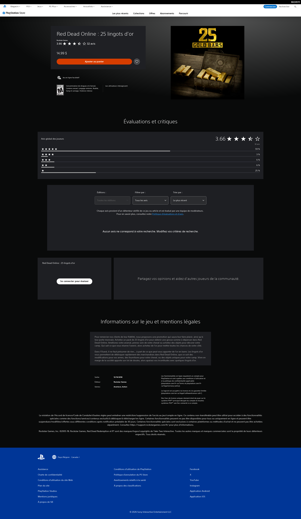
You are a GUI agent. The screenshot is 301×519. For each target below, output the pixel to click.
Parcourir (183, 13)
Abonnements (167, 13)
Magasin (14, 6)
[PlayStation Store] (15, 13)
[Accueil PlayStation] (5, 6)
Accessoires (69, 6)
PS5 (28, 6)
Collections (138, 13)
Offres (152, 13)
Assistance (106, 6)
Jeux (39, 6)
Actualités (88, 6)
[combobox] (112, 200)
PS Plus (52, 6)
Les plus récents (120, 13)
